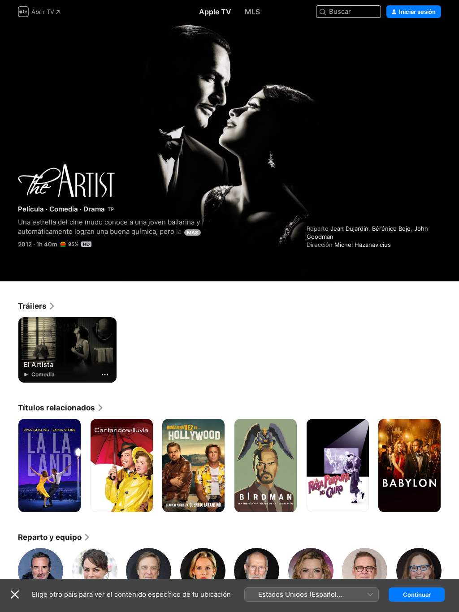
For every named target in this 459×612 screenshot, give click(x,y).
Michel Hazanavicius (362, 244)
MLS (252, 11)
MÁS (192, 232)
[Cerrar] (15, 594)
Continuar (417, 594)
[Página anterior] (9, 465)
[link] (37, 306)
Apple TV (215, 11)
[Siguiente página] (450, 465)
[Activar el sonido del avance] (435, 41)
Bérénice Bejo (391, 228)
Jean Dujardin (349, 228)
